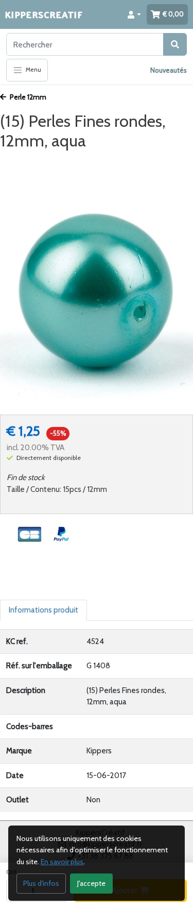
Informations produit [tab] (43, 610)
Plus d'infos (41, 883)
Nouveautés (168, 70)
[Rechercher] (175, 44)
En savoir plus (62, 861)
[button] (134, 14)
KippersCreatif (43, 14)
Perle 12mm (27, 97)
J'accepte (91, 883)
